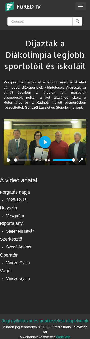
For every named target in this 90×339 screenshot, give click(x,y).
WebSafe (63, 337)
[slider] (23, 160)
